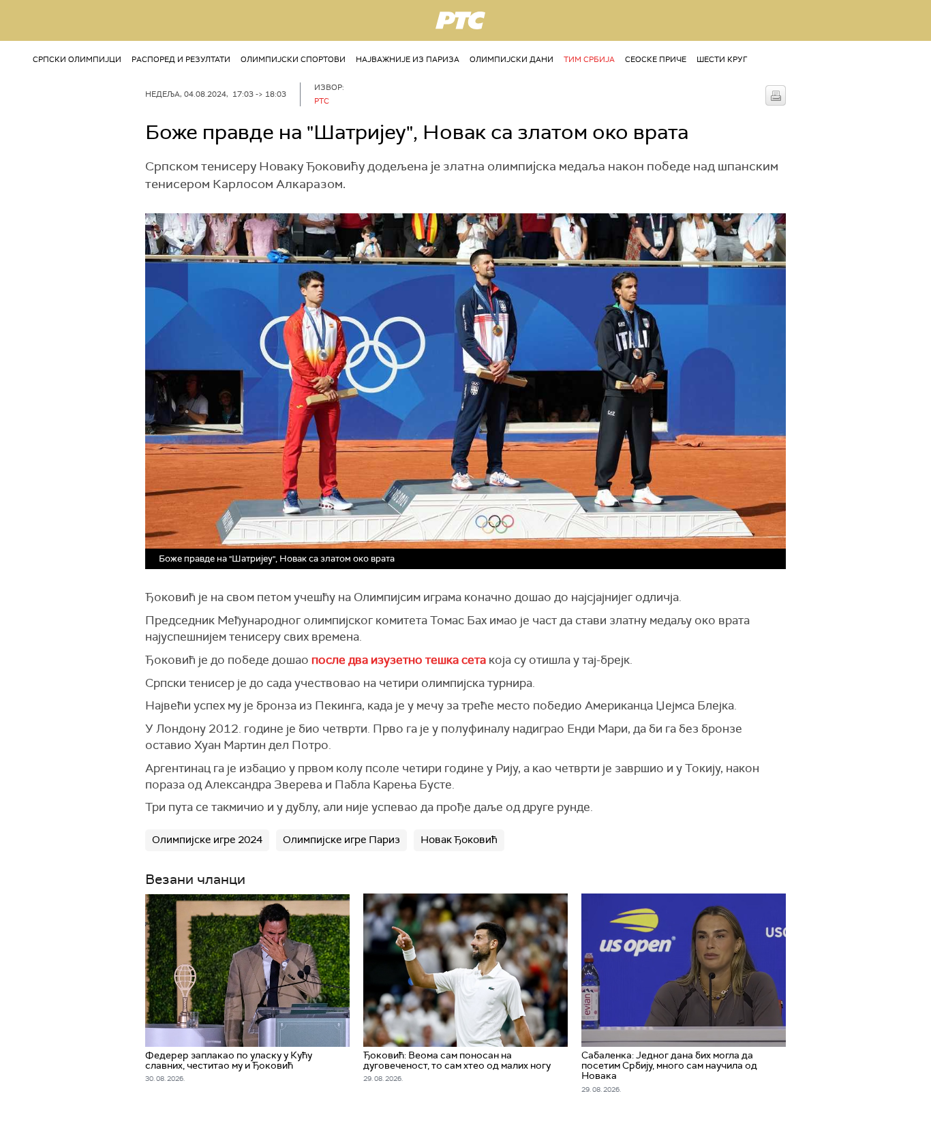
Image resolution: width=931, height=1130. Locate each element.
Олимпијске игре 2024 (207, 839)
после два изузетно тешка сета (398, 659)
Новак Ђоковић (459, 839)
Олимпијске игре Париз (341, 839)
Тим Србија (589, 59)
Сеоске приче (655, 59)
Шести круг (722, 59)
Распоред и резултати (181, 59)
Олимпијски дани (511, 59)
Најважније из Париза (407, 59)
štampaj (775, 95)
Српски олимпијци (77, 59)
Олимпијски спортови (293, 59)
